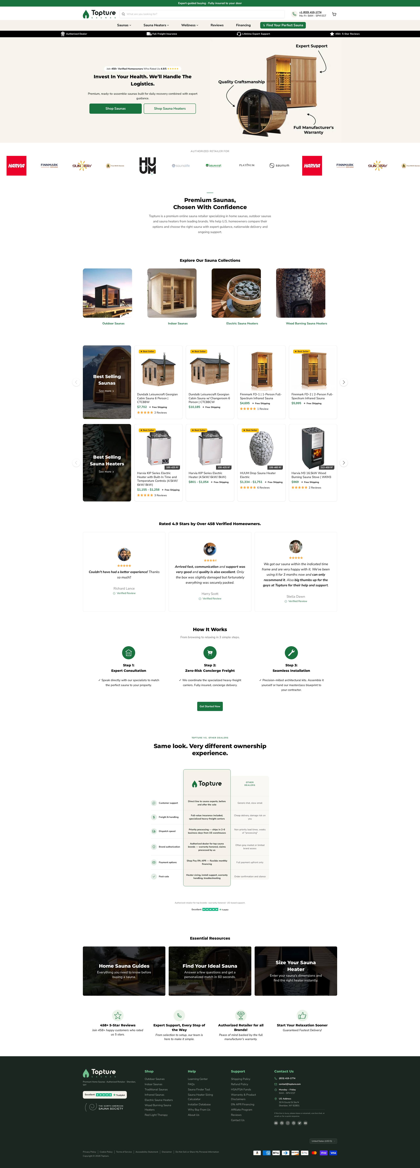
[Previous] (76, 382)
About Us (193, 1115)
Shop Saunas (115, 108)
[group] (210, 166)
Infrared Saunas (154, 1095)
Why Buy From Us (199, 1110)
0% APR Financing (242, 1104)
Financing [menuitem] (243, 25)
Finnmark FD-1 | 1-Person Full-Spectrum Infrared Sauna (261, 396)
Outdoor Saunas (155, 1079)
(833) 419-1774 (287, 1078)
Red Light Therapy (156, 1115)
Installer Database (199, 1104)
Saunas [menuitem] (122, 25)
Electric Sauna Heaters (159, 1100)
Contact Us (237, 1120)
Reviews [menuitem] (217, 25)
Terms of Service (124, 1151)
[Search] (123, 14)
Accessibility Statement (147, 1151)
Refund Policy (239, 1084)
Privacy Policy (89, 1151)
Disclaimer (167, 1151)
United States (322, 1141)
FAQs (191, 1084)
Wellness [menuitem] (188, 25)
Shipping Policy (240, 1079)
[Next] (344, 382)
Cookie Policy (106, 1151)
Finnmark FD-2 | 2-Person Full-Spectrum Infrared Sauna (312, 396)
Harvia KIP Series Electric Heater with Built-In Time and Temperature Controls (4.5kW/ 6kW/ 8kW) (157, 479)
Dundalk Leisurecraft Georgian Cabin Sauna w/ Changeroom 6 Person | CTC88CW (209, 398)
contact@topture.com (290, 1084)
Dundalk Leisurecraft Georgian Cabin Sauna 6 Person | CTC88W (157, 398)
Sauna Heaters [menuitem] (155, 25)
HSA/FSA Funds (241, 1089)
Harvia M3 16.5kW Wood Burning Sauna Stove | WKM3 (311, 475)
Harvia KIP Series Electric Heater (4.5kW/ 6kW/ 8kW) (207, 475)
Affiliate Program (241, 1110)
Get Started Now (210, 706)
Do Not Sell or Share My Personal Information (197, 1151)
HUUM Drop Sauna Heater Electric (258, 475)
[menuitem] (283, 25)
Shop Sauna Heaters (170, 108)
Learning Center (198, 1079)
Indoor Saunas (153, 1084)
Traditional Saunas (156, 1089)
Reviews (236, 1115)
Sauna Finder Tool (199, 1089)
